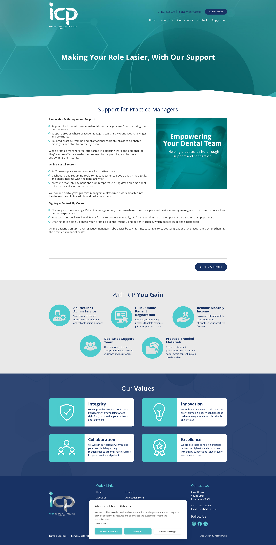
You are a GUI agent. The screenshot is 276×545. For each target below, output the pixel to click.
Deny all (137, 531)
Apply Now (218, 20)
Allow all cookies (109, 531)
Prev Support (212, 267)
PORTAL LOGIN (216, 11)
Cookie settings (167, 531)
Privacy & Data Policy (81, 535)
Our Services (185, 20)
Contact (202, 20)
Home (152, 20)
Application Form (134, 497)
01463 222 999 (166, 11)
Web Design (205, 535)
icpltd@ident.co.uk (189, 11)
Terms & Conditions (58, 535)
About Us (167, 20)
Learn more (100, 523)
